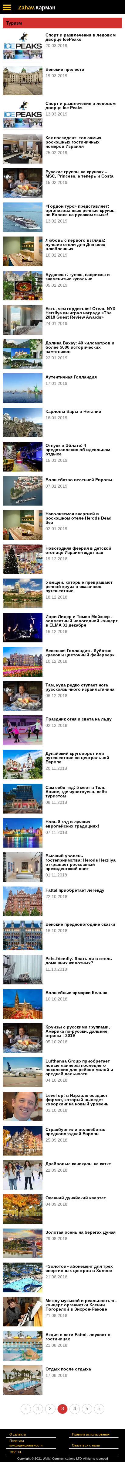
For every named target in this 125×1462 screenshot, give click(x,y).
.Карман (45, 8)
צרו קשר (15, 1451)
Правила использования (91, 1434)
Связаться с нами (86, 1445)
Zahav (26, 8)
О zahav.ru (17, 1434)
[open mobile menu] (7, 7)
